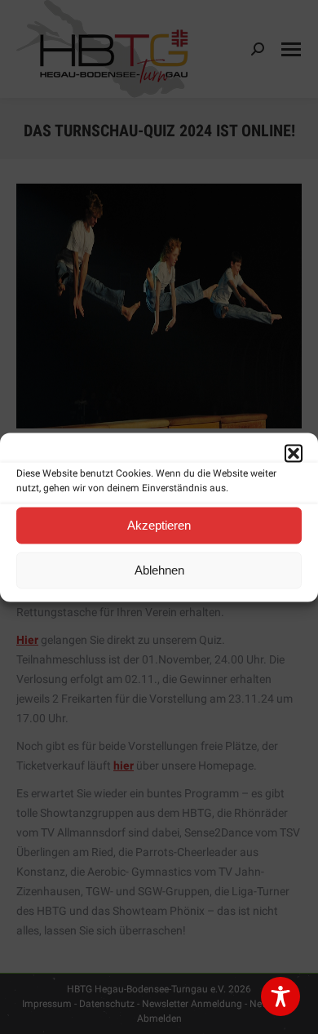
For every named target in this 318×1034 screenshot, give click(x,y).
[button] (293, 453)
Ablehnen (159, 570)
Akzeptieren (159, 525)
